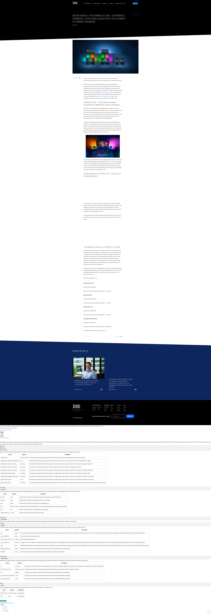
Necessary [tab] (2, 446)
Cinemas (118, 408)
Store (111, 410)
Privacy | (74, 410)
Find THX (119, 405)
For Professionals (96, 405)
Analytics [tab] (2, 523)
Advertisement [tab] (3, 556)
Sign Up (135, 3)
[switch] (0, 489)
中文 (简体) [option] (6, 610)
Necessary (3, 448)
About (112, 405)
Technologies (106, 407)
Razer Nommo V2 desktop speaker (103, 96)
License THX (99, 407)
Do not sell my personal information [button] (8, 428)
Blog (124, 405)
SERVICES (105, 3)
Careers (112, 408)
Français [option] (5, 609)
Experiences (106, 405)
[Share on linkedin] (137, 14)
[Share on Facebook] (132, 14)
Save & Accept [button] (3, 601)
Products (118, 407)
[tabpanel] (105, 467)
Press (112, 407)
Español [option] (5, 607)
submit (129, 416)
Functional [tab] (2, 487)
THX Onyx (124, 407)
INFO (124, 3)
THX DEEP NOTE (118, 3)
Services (105, 408)
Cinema (105, 410)
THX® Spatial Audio (105, 92)
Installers (118, 410)
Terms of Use (77, 410)
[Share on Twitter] (135, 14)
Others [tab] (1, 583)
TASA (93, 410)
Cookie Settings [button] (3, 430)
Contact (124, 410)
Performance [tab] (3, 517)
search (136, 1)
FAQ (124, 408)
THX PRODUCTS (87, 3)
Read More (101, 426)
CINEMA (111, 3)
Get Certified (94, 407)
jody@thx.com (103, 330)
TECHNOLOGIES (96, 3)
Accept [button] (9, 430)
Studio (98, 408)
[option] (107, 607)
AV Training (94, 408)
